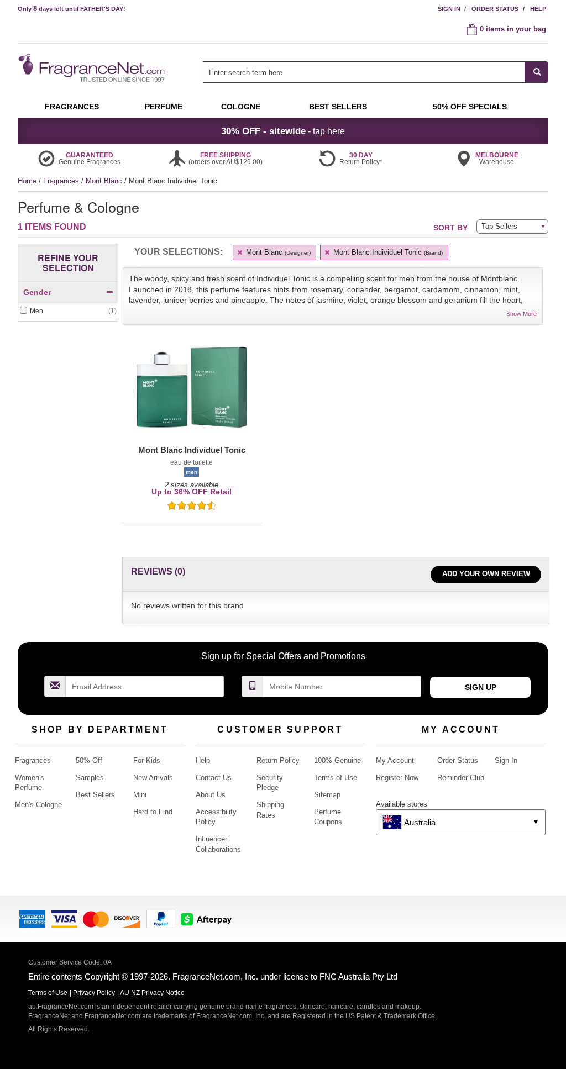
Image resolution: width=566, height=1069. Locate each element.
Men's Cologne (38, 805)
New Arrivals (153, 777)
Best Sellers (95, 795)
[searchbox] (364, 72)
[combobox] (375, 72)
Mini (139, 795)
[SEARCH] (537, 72)
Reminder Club (460, 777)
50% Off (89, 760)
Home (27, 181)
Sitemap (327, 795)
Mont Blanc (105, 181)
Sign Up (480, 687)
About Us (211, 795)
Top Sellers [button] (499, 226)
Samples (90, 777)
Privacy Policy (94, 993)
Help (538, 9)
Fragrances (62, 181)
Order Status (494, 9)
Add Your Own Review (486, 574)
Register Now (397, 777)
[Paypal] (160, 918)
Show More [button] (521, 313)
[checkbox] (68, 311)
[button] (191, 394)
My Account (395, 760)
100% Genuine (337, 760)
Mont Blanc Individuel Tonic (387, 252)
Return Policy (278, 760)
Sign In (449, 9)
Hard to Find (152, 812)
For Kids (146, 760)
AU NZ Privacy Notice (152, 993)
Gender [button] (37, 292)
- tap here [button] (283, 130)
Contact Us (214, 777)
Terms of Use (335, 777)
